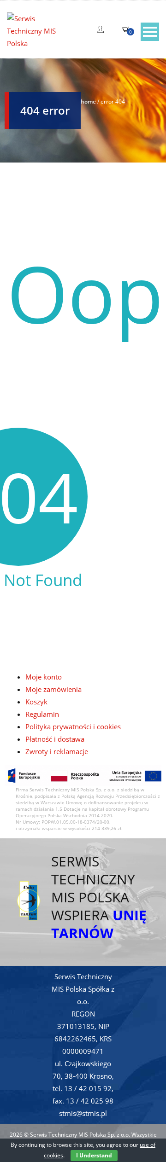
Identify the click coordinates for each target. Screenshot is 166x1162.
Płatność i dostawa (54, 739)
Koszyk (36, 701)
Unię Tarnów (99, 924)
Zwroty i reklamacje (56, 751)
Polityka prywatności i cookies (73, 726)
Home (88, 101)
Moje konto (43, 676)
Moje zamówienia (53, 689)
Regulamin (42, 714)
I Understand (94, 1155)
